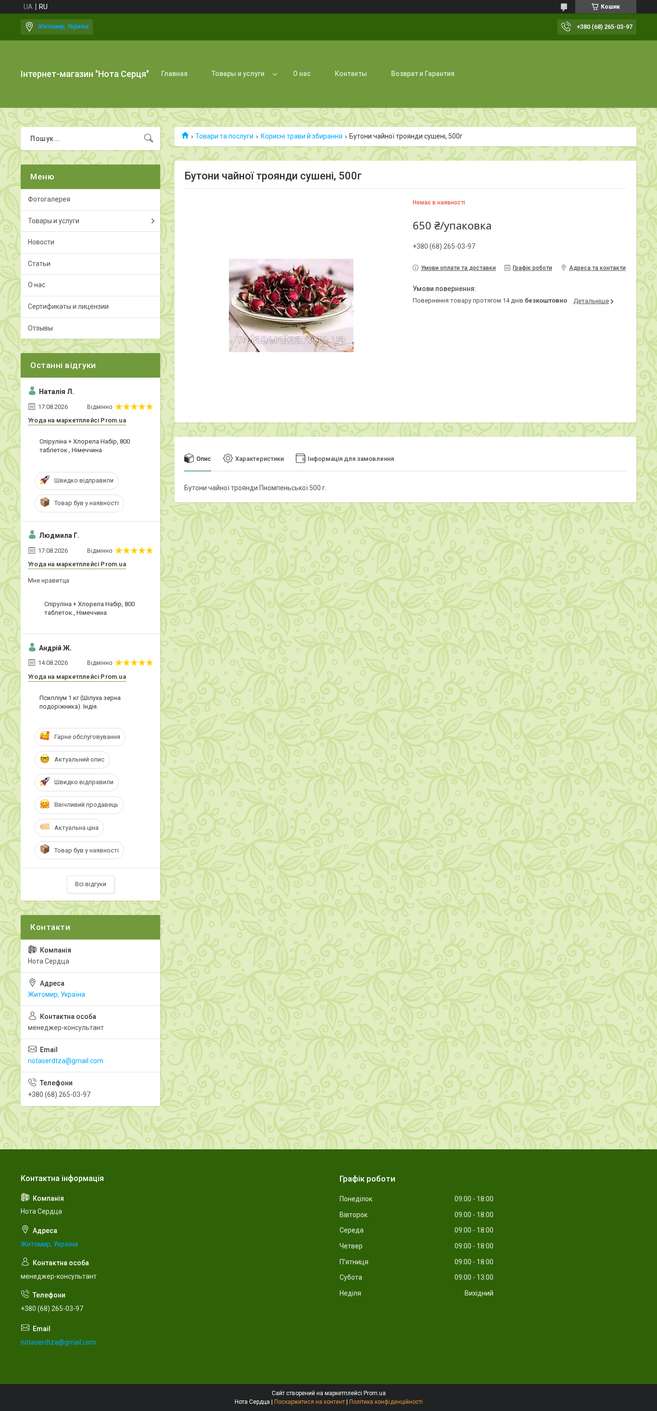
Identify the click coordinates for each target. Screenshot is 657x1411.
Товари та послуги (224, 136)
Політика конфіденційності (386, 1401)
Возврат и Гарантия (423, 73)
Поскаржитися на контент (309, 1401)
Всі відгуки (90, 884)
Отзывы (40, 328)
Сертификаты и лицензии (68, 306)
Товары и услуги (238, 73)
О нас (302, 73)
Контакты (351, 73)
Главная (174, 73)
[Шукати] (148, 138)
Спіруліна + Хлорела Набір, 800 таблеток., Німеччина (84, 446)
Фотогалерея (49, 199)
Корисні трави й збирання (301, 136)
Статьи (39, 263)
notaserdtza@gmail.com (65, 1061)
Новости (41, 242)
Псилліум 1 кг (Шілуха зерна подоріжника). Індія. (80, 702)
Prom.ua (375, 1393)
